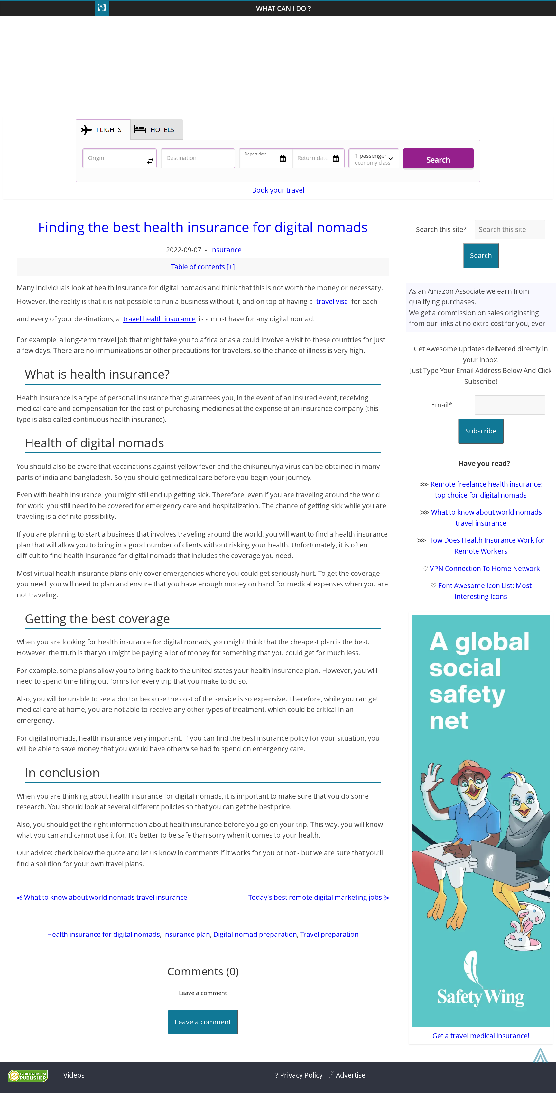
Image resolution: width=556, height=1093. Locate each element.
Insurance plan (186, 934)
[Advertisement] (278, 68)
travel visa (332, 301)
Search (481, 255)
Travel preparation (329, 934)
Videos (74, 1074)
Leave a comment (203, 1021)
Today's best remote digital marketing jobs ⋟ (318, 897)
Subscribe (480, 430)
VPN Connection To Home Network (485, 568)
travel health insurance (159, 318)
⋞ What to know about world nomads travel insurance (102, 897)
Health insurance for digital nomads (103, 934)
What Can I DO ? (283, 8)
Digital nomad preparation (255, 934)
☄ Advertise (347, 1074)
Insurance (226, 249)
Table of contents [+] (203, 266)
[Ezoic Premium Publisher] (28, 1079)
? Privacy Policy (299, 1074)
